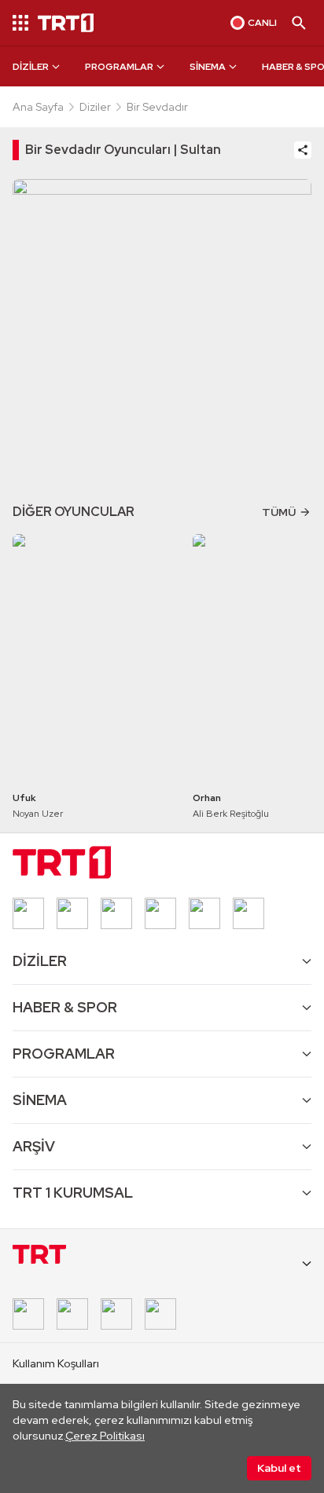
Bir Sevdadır (157, 107)
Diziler (95, 107)
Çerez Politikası (105, 1436)
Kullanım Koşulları (56, 1363)
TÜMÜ (279, 512)
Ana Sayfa (38, 107)
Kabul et (279, 1468)
